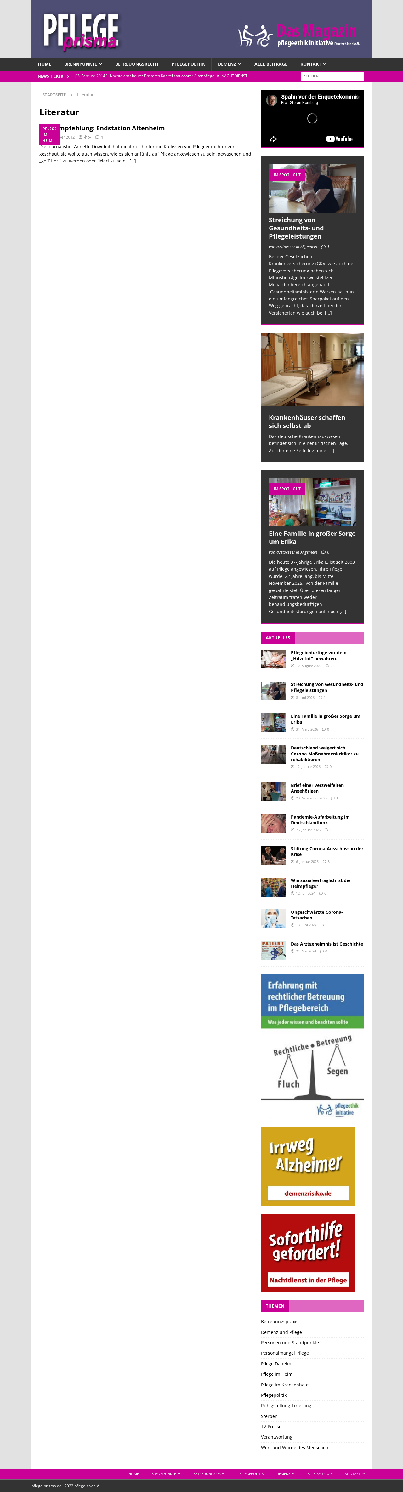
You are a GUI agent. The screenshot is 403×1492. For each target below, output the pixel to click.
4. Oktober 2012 (60, 137)
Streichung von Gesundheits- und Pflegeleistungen (296, 228)
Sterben (269, 1416)
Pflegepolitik (188, 64)
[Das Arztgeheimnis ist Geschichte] (273, 950)
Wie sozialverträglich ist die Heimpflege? (320, 883)
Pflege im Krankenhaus (285, 1385)
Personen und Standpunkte (290, 1343)
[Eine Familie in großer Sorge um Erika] (312, 502)
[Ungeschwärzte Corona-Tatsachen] (273, 918)
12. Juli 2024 (305, 893)
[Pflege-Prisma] (201, 54)
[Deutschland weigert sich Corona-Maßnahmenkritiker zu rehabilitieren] (273, 754)
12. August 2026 (308, 665)
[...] (328, 313)
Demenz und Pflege (281, 1332)
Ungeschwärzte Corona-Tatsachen (317, 915)
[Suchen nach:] (332, 76)
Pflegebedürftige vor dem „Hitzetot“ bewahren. (319, 655)
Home (44, 64)
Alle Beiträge (270, 64)
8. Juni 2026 (305, 697)
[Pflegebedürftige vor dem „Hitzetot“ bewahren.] (273, 659)
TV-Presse (271, 1426)
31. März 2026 (307, 729)
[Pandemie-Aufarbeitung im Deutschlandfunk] (273, 823)
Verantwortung (276, 1437)
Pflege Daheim (276, 1364)
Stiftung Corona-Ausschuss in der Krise (327, 851)
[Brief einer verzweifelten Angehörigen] (273, 791)
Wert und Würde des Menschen (294, 1448)
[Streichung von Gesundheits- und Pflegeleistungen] (312, 188)
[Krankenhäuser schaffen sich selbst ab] (312, 369)
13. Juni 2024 (306, 925)
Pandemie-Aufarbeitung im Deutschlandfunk (320, 820)
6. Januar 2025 (307, 861)
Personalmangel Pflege (285, 1353)
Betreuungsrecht (137, 64)
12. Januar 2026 (308, 766)
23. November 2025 (311, 798)
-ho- (87, 137)
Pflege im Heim (276, 1374)
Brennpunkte (80, 64)
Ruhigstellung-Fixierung (286, 1405)
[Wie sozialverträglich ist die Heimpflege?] (273, 887)
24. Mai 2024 (306, 951)
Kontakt (310, 64)
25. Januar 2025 (308, 829)
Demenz (227, 64)
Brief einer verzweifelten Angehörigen (317, 788)
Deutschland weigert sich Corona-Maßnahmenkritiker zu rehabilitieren (325, 753)
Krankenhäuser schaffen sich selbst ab (307, 421)
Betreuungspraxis (279, 1322)
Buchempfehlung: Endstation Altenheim (102, 128)
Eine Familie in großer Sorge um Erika (312, 537)
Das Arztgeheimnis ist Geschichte (327, 944)
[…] (132, 161)
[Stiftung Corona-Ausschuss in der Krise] (273, 855)
